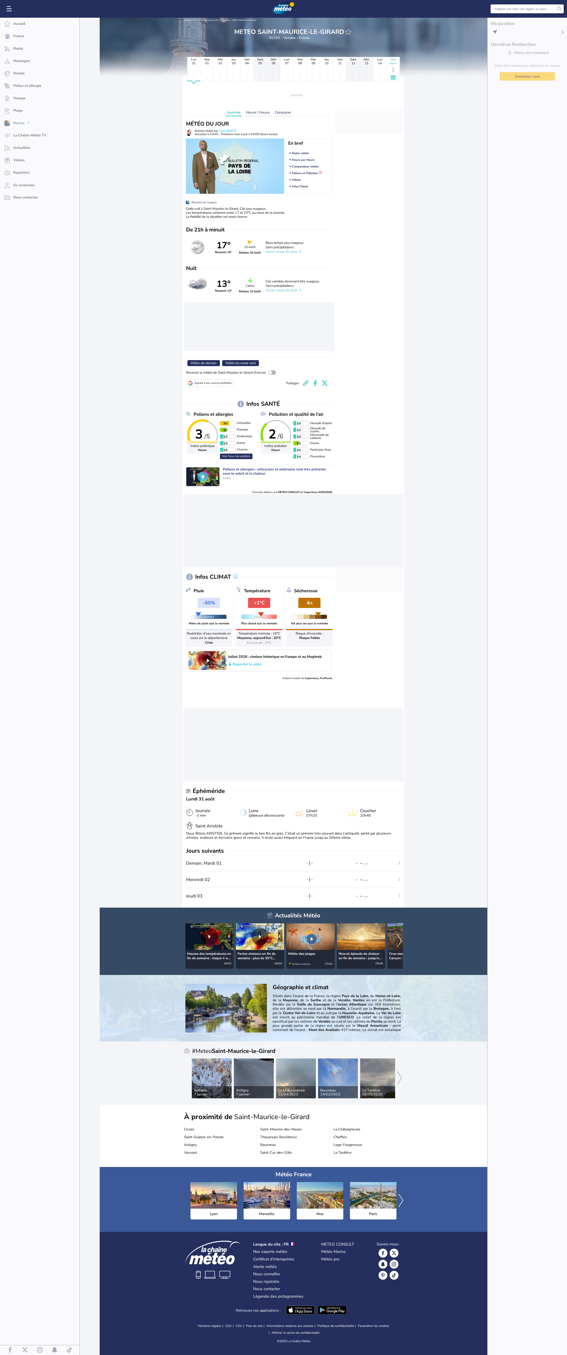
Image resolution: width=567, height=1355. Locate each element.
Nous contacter (266, 1288)
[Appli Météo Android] (332, 1310)
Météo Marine (333, 1251)
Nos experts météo (270, 1251)
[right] (399, 941)
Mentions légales (209, 1326)
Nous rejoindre (266, 1281)
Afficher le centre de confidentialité (295, 1333)
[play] (202, 477)
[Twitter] (394, 1253)
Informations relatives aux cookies (289, 1326)
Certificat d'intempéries (273, 1259)
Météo (187, 20)
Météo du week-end (240, 363)
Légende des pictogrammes (278, 1296)
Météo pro (330, 1259)
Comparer (283, 112)
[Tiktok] (394, 1275)
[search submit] (559, 8)
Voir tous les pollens (236, 456)
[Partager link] (306, 383)
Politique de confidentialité (335, 1326)
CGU (228, 1326)
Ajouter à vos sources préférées (213, 383)
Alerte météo (265, 1266)
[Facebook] (383, 1253)
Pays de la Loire (211, 20)
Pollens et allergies (213, 414)
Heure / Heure (258, 112)
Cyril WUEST (228, 131)
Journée (234, 112)
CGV (239, 1326)
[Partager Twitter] (325, 383)
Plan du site (254, 1326)
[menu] (10, 8)
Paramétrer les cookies (373, 1326)
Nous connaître (266, 1274)
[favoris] (348, 32)
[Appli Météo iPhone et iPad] (300, 1310)
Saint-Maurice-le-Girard (244, 20)
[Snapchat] (383, 1264)
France (197, 20)
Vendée (225, 20)
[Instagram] (394, 1264)
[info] (235, 577)
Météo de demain (204, 363)
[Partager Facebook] (315, 383)
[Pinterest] (383, 1275)
